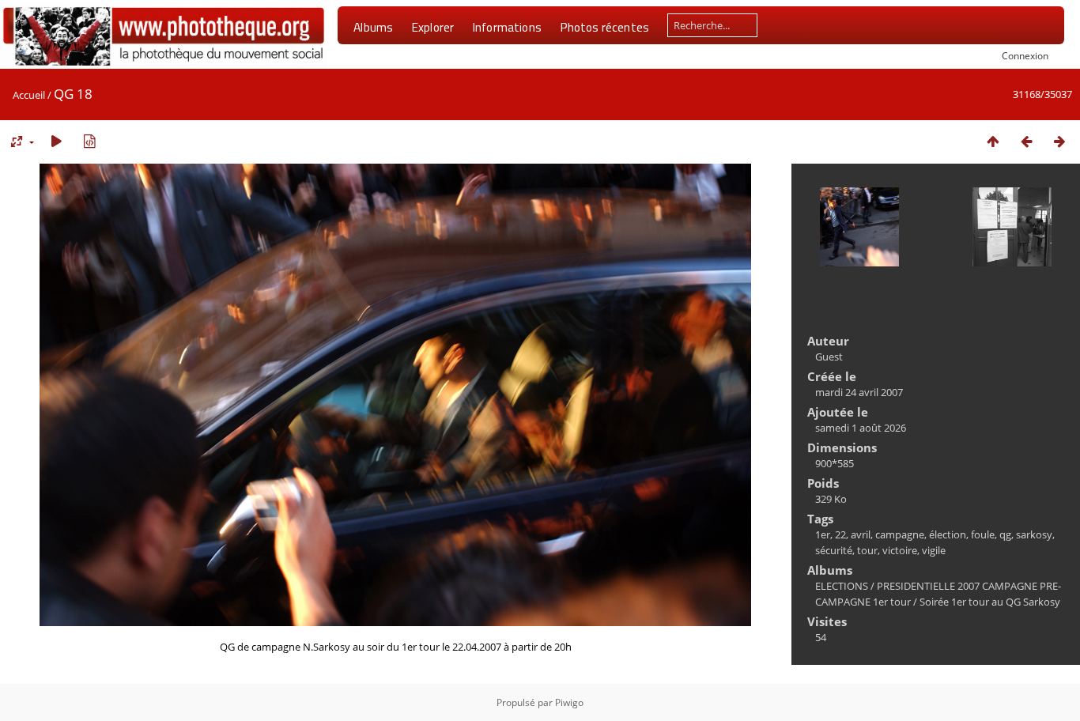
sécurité (833, 550)
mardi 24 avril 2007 (859, 392)
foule (983, 534)
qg (1005, 534)
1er (822, 534)
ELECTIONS (841, 586)
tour (867, 550)
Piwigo (569, 702)
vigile (934, 550)
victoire (899, 550)
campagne (899, 534)
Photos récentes (604, 26)
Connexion (1025, 55)
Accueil (29, 95)
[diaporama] (56, 141)
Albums (373, 26)
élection (947, 534)
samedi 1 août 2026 (860, 428)
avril (860, 534)
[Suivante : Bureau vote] (1059, 141)
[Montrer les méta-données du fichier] (89, 141)
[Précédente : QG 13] (1026, 141)
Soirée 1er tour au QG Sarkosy (990, 602)
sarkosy (1034, 534)
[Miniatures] (993, 141)
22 (840, 534)
